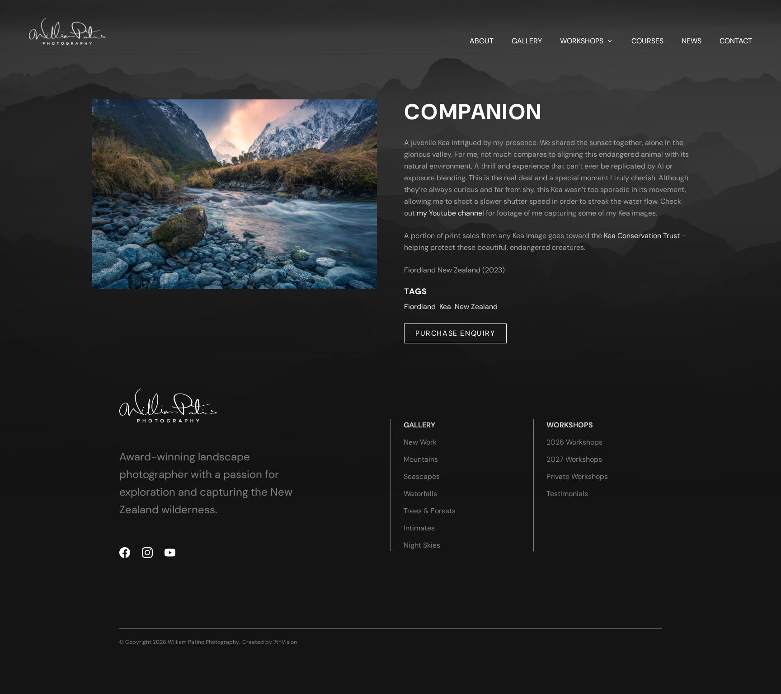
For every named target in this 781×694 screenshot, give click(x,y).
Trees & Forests (430, 511)
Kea (445, 306)
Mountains (421, 459)
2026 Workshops (574, 442)
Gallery (527, 41)
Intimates (419, 528)
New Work (420, 442)
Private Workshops (577, 476)
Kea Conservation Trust (642, 235)
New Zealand (476, 306)
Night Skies (422, 545)
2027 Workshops (574, 459)
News (691, 41)
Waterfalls (420, 493)
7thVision (285, 642)
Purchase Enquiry (455, 333)
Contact (736, 41)
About (482, 41)
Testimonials (567, 493)
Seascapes (422, 476)
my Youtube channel (450, 213)
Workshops (581, 41)
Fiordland (420, 306)
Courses (647, 41)
